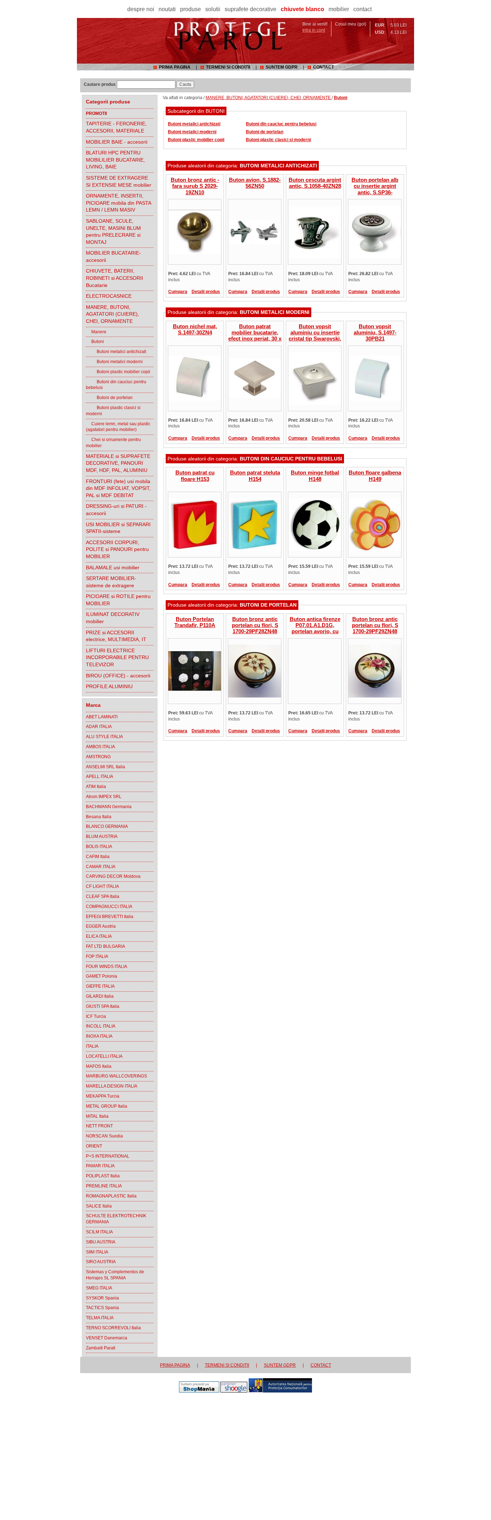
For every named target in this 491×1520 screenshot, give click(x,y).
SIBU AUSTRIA (100, 1242)
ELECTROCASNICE (109, 296)
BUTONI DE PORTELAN (268, 605)
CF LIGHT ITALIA (102, 886)
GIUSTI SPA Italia (102, 1006)
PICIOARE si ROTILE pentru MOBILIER (118, 599)
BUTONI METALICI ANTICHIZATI (278, 165)
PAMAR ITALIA (100, 1165)
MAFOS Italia (98, 1066)
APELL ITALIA (99, 776)
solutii (212, 9)
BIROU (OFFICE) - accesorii (118, 675)
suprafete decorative (250, 9)
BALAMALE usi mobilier (112, 567)
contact (362, 9)
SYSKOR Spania (102, 1298)
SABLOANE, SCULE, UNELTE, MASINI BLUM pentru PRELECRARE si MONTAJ (113, 231)
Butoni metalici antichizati (116, 351)
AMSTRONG (98, 756)
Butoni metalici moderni (114, 361)
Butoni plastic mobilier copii (118, 371)
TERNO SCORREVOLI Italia (113, 1327)
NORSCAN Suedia (104, 1136)
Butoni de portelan (109, 397)
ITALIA (92, 1046)
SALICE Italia (99, 1206)
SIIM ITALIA (97, 1252)
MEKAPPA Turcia (102, 1096)
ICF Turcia (96, 1016)
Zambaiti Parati (100, 1347)
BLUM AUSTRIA (102, 836)
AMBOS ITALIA (100, 746)
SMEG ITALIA (99, 1287)
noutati (167, 9)
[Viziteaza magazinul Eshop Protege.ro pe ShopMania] (199, 1391)
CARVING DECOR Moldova (113, 876)
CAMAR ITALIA (100, 866)
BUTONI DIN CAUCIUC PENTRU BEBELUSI (291, 459)
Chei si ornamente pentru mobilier (113, 442)
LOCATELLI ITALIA (104, 1056)
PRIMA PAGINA (175, 67)
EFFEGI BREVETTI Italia (109, 916)
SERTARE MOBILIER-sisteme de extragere (111, 581)
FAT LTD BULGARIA (105, 946)
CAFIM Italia (98, 856)
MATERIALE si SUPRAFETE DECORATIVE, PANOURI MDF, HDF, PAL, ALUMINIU (118, 463)
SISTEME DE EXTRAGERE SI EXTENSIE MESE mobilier (118, 181)
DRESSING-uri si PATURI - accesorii (116, 509)
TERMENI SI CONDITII (228, 67)
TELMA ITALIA (100, 1317)
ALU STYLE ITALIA (104, 736)
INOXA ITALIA (99, 1036)
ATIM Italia (96, 786)
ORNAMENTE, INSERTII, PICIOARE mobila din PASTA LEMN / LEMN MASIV (118, 203)
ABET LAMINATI (102, 716)
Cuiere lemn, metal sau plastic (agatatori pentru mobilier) (118, 426)
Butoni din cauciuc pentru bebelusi (116, 384)
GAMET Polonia (101, 976)
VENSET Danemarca (106, 1337)
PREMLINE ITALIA (104, 1185)
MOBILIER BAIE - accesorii (116, 142)
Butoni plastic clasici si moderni (113, 410)
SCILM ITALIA (99, 1231)
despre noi (140, 9)
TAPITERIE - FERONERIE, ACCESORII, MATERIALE (116, 127)
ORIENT (94, 1146)
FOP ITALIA (97, 956)
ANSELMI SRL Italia (105, 766)
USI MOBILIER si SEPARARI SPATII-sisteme (118, 528)
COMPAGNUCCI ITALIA (109, 906)
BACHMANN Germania (109, 806)
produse (190, 9)
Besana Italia (98, 816)
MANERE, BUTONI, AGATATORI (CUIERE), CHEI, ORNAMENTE (112, 314)
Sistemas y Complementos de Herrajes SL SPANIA (115, 1274)
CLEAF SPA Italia (102, 896)
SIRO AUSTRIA (101, 1261)
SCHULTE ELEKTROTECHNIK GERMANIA (116, 1218)
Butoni (95, 341)
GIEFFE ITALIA (100, 986)
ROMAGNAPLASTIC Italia (111, 1196)
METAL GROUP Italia (106, 1106)
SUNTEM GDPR (282, 67)
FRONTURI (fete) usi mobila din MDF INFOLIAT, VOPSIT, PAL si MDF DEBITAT (118, 488)
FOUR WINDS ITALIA (106, 966)
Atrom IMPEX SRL (103, 796)
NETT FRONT (99, 1126)
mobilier (339, 9)
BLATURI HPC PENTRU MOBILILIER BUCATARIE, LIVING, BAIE (115, 160)
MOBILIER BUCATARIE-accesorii (113, 256)
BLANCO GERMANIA (107, 826)
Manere (96, 331)
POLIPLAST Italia (103, 1175)
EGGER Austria (101, 926)
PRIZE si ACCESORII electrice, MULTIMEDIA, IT (116, 636)
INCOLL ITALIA (100, 1026)
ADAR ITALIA (99, 726)
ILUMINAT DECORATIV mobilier (112, 617)
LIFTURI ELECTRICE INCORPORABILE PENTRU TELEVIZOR (117, 657)
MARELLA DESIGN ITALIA (111, 1086)
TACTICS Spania (102, 1307)
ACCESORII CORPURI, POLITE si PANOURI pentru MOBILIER (117, 549)
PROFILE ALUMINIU (109, 686)
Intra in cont (313, 30)
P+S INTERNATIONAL (107, 1156)
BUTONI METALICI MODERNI (274, 312)
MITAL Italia (97, 1116)
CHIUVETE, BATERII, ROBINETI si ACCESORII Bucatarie (114, 278)
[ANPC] (280, 1391)
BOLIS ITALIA (99, 846)
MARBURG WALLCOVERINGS (116, 1076)
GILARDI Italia (100, 996)
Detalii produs (206, 291)
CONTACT (323, 67)
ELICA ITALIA (99, 936)
